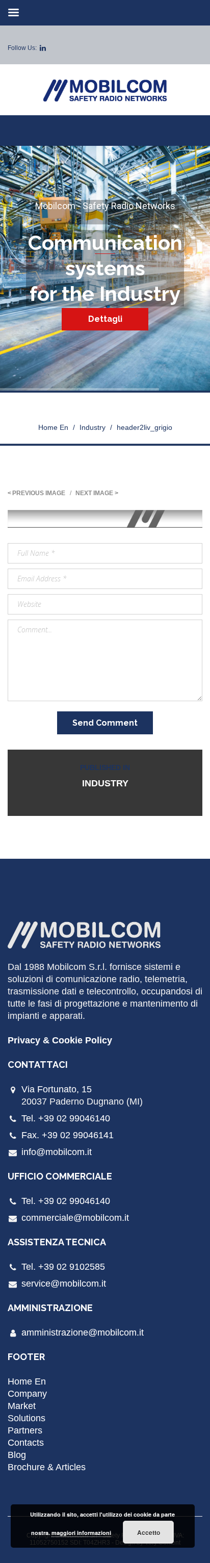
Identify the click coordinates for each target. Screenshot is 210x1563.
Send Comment (105, 723)
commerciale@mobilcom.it (75, 1218)
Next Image (94, 493)
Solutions (26, 1418)
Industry (93, 427)
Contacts (26, 1443)
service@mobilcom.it (63, 1283)
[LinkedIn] (43, 48)
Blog (17, 1455)
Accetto (148, 1532)
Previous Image (38, 493)
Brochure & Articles (47, 1467)
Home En (53, 427)
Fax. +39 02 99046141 (67, 1135)
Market (22, 1406)
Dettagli (105, 319)
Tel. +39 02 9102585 (63, 1267)
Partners (25, 1430)
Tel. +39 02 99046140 (65, 1118)
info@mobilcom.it (56, 1152)
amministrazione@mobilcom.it (82, 1332)
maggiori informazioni (81, 1532)
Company (27, 1394)
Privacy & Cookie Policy (60, 1040)
